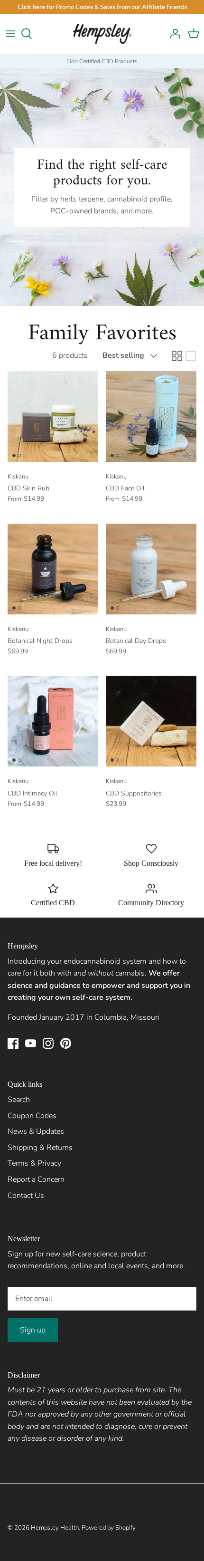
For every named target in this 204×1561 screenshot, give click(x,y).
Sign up (33, 1330)
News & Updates (36, 1131)
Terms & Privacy (34, 1163)
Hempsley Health (55, 1527)
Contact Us (26, 1195)
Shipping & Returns (40, 1147)
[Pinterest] (65, 1043)
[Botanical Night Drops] (53, 569)
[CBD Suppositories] (151, 721)
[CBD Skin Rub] (53, 416)
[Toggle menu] (10, 33)
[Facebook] (13, 1043)
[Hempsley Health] (102, 34)
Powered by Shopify (109, 1527)
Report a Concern (36, 1179)
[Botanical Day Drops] (151, 569)
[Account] (172, 33)
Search (19, 1099)
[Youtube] (30, 1043)
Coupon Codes (32, 1116)
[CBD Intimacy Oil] (53, 721)
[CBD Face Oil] (151, 416)
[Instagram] (48, 1043)
